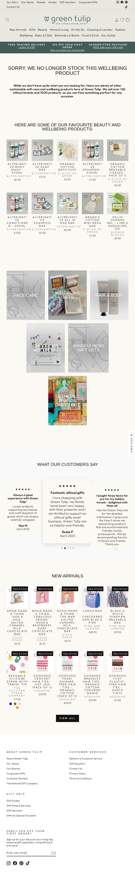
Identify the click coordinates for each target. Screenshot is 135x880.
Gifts (32, 29)
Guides (52, 2)
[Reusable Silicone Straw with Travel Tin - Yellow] (17, 707)
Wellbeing (26, 35)
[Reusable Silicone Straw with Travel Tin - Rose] (24, 703)
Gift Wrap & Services (18, 805)
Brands (41, 2)
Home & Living (59, 29)
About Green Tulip (17, 758)
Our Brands (13, 768)
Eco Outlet (108, 35)
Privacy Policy (77, 773)
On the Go (77, 29)
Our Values (27, 2)
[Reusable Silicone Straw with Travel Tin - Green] (15, 703)
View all (67, 718)
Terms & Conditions (80, 778)
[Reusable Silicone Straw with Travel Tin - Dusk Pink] (19, 703)
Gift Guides (13, 800)
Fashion (120, 29)
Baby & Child (43, 35)
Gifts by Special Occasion (21, 815)
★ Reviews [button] (131, 443)
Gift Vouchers (68, 2)
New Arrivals (18, 29)
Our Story (12, 2)
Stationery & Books (66, 35)
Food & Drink (90, 35)
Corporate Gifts (88, 2)
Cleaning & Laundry (100, 29)
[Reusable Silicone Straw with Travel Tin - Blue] (10, 703)
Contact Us (13, 6)
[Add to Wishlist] (10, 143)
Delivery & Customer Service (85, 758)
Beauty (42, 29)
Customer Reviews (17, 778)
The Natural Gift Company (22, 783)
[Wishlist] (122, 20)
